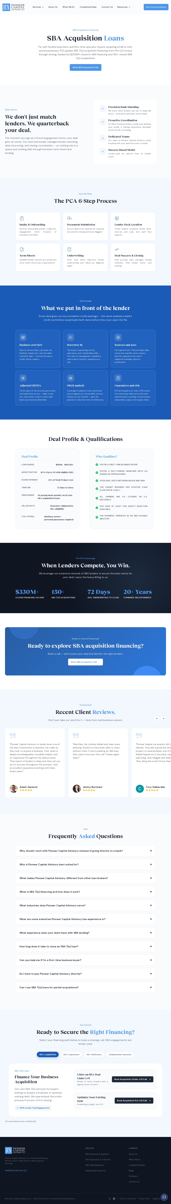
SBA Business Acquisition (97, 1154)
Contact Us (107, 7)
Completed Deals (88, 7)
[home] (14, 7)
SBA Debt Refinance (95, 1165)
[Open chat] (164, 1197)
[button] (38, 7)
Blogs (131, 1170)
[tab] (48, 1054)
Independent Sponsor (96, 1170)
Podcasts (133, 1176)
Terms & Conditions (128, 1198)
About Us (52, 7)
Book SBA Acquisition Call (85, 67)
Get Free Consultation (156, 7)
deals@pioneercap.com (16, 1170)
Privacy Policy (144, 1198)
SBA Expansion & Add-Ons (98, 1159)
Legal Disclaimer (159, 1198)
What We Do (68, 7)
